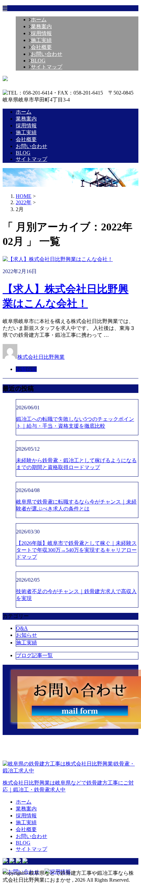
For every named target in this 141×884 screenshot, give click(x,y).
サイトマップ (46, 67)
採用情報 (41, 33)
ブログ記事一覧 (34, 655)
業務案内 (41, 26)
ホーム (39, 19)
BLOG (38, 60)
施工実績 (41, 40)
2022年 (23, 202)
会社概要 (41, 47)
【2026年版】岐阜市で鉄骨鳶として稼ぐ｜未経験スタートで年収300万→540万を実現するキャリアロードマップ (76, 550)
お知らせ (26, 369)
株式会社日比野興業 (41, 357)
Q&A (22, 628)
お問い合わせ (46, 54)
